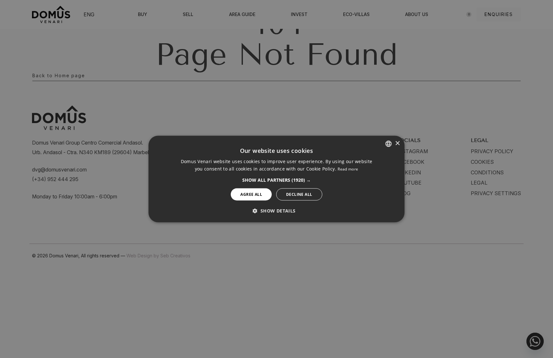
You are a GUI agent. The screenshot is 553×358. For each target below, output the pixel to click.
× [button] (397, 143)
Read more (348, 169)
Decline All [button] (299, 194)
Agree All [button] (251, 194)
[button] (276, 180)
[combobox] (388, 143)
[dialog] (276, 179)
